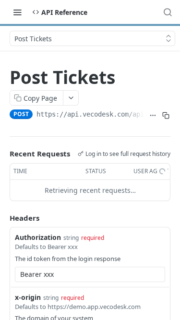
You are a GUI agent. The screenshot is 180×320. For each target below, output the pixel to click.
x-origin (28, 297)
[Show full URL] (152, 115)
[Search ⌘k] (167, 12)
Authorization (38, 237)
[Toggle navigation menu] (17, 12)
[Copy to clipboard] (165, 115)
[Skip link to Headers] (3, 218)
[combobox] (90, 274)
